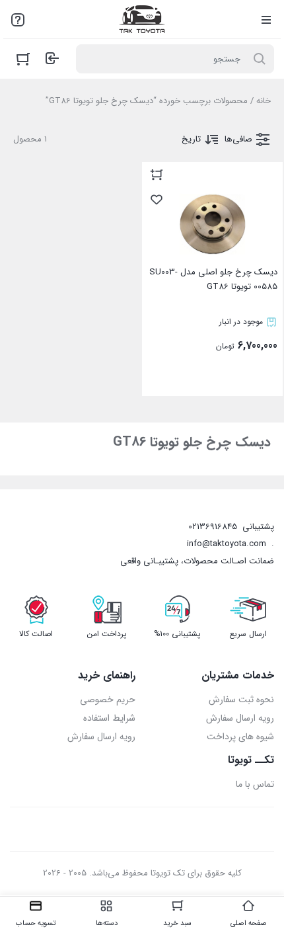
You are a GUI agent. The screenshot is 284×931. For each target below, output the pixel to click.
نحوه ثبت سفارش (241, 699)
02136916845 (212, 527)
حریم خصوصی (107, 699)
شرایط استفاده (109, 718)
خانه (263, 101)
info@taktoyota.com (226, 544)
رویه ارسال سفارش (240, 718)
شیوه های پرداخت (240, 736)
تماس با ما (255, 784)
